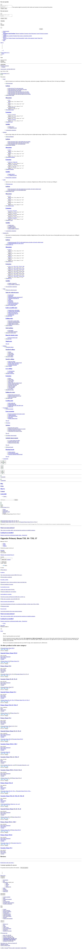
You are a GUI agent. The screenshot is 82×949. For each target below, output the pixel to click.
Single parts (9, 341)
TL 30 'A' (10, 213)
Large (4, 179)
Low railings (9, 368)
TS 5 (9, 102)
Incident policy (6, 912)
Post (6, 8)
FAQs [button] (2, 631)
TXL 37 (9, 249)
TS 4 (9, 105)
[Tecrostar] (2, 74)
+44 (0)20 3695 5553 (10, 69)
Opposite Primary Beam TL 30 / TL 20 (11, 809)
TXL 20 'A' (10, 276)
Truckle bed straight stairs (13, 302)
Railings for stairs (10, 392)
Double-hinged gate (12, 404)
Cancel (2, 8)
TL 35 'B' (15, 210)
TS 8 (9, 100)
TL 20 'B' (15, 217)
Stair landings (9, 328)
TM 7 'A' (10, 166)
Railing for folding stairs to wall (14, 395)
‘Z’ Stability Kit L (11, 226)
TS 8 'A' (10, 114)
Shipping (17, 33)
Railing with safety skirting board (15, 362)
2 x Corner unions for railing (14, 440)
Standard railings (10, 349)
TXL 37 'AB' (21, 266)
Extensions (26, 33)
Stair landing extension (12, 331)
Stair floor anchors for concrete (14, 430)
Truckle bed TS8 (11, 107)
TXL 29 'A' (10, 273)
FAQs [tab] (4, 623)
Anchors (8, 425)
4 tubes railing (11, 354)
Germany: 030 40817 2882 (8, 937)
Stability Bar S (11, 126)
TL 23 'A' (10, 215)
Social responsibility (7, 928)
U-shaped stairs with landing (14, 311)
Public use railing (11, 361)
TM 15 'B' (15, 162)
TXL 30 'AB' (21, 271)
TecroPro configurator (7, 903)
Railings (4, 346)
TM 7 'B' (14, 166)
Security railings (10, 359)
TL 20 (9, 203)
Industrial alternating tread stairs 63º (15, 297)
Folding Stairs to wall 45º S (13, 324)
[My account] (2, 504)
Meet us (4, 37)
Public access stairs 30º (12, 312)
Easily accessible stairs (11, 307)
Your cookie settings (7, 916)
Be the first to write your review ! (7, 862)
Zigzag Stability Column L (13, 228)
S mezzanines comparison (11, 130)
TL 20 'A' (10, 217)
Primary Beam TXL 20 (7, 783)
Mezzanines (33, 33)
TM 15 (9, 150)
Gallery (4, 39)
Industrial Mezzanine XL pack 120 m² (16, 243)
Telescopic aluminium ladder (14, 322)
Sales (4, 898)
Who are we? (5, 38)
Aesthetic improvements (12, 438)
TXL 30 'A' (10, 271)
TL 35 (9, 196)
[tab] (42, 496)
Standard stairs (11, 314)
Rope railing (10, 355)
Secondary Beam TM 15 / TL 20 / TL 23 (11, 770)
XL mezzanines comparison (11, 286)
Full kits (8, 86)
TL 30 (9, 198)
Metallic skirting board (12, 418)
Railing (9, 352)
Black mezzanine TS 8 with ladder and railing (17, 89)
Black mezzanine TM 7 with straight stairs (16, 143)
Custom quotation (6, 896)
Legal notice (17, 947)
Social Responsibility (20, 38)
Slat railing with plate (12, 365)
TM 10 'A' (10, 164)
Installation (21, 33)
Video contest (6, 927)
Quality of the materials (29, 38)
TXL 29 (9, 256)
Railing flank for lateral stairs (14, 394)
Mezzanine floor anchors (13, 427)
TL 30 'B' (15, 213)
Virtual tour (5, 929)
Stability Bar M (11, 174)
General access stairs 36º (13, 313)
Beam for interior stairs (12, 335)
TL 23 (9, 201)
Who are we (5, 924)
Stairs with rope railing (12, 304)
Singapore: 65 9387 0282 (8, 941)
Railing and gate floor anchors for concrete (16, 428)
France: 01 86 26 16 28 (8, 936)
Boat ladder (10, 300)
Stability (8, 124)
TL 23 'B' (15, 215)
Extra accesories (10, 411)
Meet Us (3, 488)
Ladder (9, 299)
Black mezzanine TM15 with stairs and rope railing (18, 142)
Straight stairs (11, 294)
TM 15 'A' (10, 162)
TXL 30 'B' (16, 271)
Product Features (12, 38)
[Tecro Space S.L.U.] (5, 52)
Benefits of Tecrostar (7, 930)
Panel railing (10, 353)
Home (6, 31)
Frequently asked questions (8, 902)
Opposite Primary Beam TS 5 (8, 692)
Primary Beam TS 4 (6, 718)
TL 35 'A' (10, 210)
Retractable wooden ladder (13, 320)
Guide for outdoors (7, 915)
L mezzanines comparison (11, 230)
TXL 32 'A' (10, 268)
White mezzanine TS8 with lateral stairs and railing (18, 91)
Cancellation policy (7, 913)
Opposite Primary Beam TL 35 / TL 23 (11, 731)
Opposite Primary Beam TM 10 (9, 653)
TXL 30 (9, 254)
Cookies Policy (23, 947)
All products (5, 880)
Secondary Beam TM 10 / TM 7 (9, 744)
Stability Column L (12, 227)
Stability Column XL (12, 283)
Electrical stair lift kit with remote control (16, 413)
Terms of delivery (6, 910)
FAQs (4, 32)
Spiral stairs (10, 296)
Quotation (15, 35)
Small (4, 79)
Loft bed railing (11, 371)
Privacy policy (12, 947)
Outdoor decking (11, 452)
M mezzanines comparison (11, 177)
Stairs (30, 33)
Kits (4, 881)
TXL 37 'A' (10, 266)
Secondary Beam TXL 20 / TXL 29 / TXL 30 (12, 796)
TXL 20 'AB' (21, 276)
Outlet (4, 900)
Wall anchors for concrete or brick (15, 431)
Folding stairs (9, 318)
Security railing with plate (13, 363)
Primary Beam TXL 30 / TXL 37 (9, 705)
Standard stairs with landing (13, 310)
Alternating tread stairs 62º (13, 298)
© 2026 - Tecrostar (5, 947)
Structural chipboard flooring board (15, 454)
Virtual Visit (40, 38)
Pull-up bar (10, 417)
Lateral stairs (10, 301)
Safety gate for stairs (12, 397)
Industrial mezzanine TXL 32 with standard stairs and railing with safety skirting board (25, 242)
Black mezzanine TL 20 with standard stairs (17, 190)
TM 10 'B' (15, 164)
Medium (4, 132)
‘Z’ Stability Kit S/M (12, 128)
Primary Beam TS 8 (6, 666)
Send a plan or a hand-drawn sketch (24, 35)
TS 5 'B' (14, 117)
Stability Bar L (11, 225)
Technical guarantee (44, 33)
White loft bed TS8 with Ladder (14, 90)
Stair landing (10, 330)
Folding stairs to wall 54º (13, 323)
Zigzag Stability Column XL (14, 284)
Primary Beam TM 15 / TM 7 (8, 822)
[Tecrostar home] (1, 503)
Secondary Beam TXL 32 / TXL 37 (10, 757)
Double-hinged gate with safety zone (15, 405)
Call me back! (3, 69)
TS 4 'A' (10, 119)
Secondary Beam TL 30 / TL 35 (9, 679)
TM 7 (9, 154)
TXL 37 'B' (16, 266)
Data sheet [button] (3, 625)
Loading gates (9, 400)
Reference (3, 626)
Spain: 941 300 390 (7, 935)
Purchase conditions (7, 911)
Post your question (24, 867)
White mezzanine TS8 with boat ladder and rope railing (19, 94)
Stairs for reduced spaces (12, 292)
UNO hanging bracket (12, 416)
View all (7, 343)
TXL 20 (9, 259)
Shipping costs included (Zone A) (7, 554)
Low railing (10, 372)
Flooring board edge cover (13, 441)
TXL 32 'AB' (21, 268)
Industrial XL (6, 233)
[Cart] (1, 504)
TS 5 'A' (10, 117)
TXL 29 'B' (16, 273)
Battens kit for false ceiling (13, 442)
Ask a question (10, 35)
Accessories (5, 407)
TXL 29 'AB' (21, 273)
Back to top (3, 875)
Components (5, 458)
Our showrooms (6, 901)
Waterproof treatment (7, 899)
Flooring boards (10, 449)
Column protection (12, 415)
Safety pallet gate (11, 403)
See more (2, 550)
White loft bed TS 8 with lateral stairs (15, 88)
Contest (35, 38)
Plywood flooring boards (13, 453)
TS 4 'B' (14, 119)
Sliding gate (10, 406)
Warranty (5, 917)
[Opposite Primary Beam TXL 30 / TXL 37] (10, 520)
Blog (4, 40)
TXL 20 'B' (16, 276)
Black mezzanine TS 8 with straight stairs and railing (18, 93)
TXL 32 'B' (16, 268)
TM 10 (9, 152)
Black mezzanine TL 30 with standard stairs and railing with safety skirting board (24, 189)
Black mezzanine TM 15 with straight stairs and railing (19, 141)
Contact (4, 34)
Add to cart (3, 559)
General (38, 33)
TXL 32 (9, 251)
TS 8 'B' (14, 114)
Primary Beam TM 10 (6, 835)
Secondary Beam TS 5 (6, 848)
